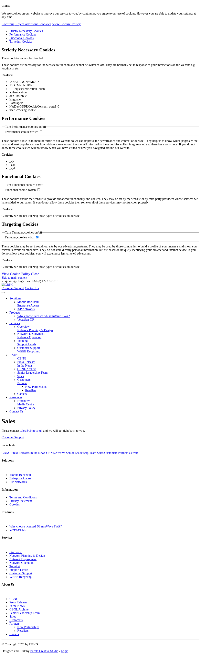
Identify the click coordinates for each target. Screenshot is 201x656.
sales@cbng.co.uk (31, 430)
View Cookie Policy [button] (66, 24)
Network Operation (29, 337)
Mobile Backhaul (28, 302)
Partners (22, 383)
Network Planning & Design (35, 330)
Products (14, 312)
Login (64, 651)
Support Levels (26, 344)
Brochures (23, 400)
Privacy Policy (26, 408)
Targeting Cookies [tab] (20, 41)
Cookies (14, 504)
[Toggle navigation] (3, 292)
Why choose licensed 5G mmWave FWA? (43, 316)
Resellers (30, 390)
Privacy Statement (20, 501)
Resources (15, 397)
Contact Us (32, 288)
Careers (22, 393)
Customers (23, 379)
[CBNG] (8, 284)
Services (14, 323)
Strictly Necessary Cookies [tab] (26, 31)
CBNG (21, 358)
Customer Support (13, 288)
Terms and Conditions (23, 497)
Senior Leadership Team (32, 372)
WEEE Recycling (28, 351)
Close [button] (35, 274)
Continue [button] (8, 24)
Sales (20, 376)
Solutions (15, 298)
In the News (24, 365)
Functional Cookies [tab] (21, 38)
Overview (23, 326)
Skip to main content (14, 277)
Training (22, 340)
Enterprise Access (28, 305)
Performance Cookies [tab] (22, 34)
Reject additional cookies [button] (33, 24)
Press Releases (26, 362)
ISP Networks (26, 309)
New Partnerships (36, 386)
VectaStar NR (25, 319)
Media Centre (25, 404)
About (13, 355)
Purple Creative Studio (44, 651)
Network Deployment (30, 333)
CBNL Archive (26, 369)
